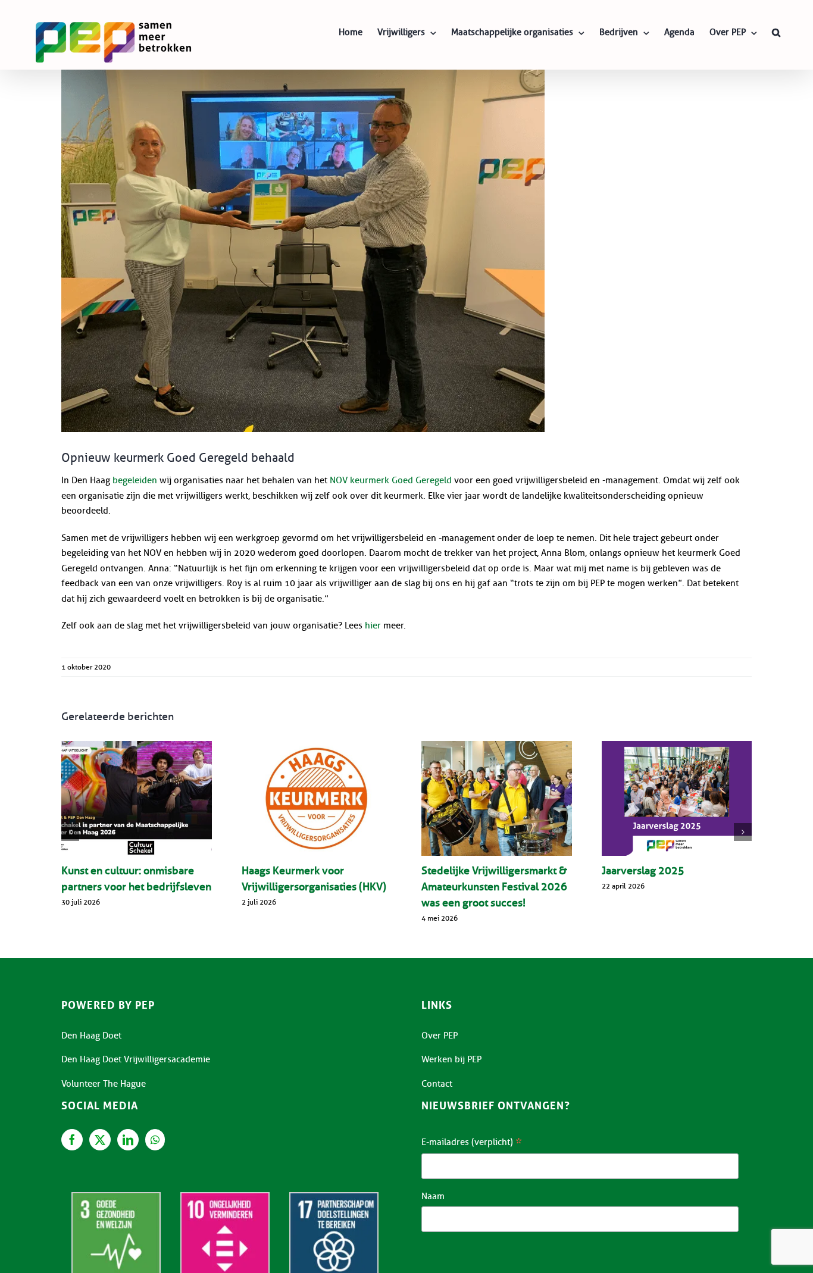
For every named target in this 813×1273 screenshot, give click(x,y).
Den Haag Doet (91, 1035)
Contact (436, 1083)
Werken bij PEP (451, 1059)
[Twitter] (100, 1139)
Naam (433, 1196)
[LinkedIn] (128, 1139)
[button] (776, 32)
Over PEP (439, 1035)
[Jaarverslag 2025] (677, 798)
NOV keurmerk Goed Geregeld (391, 480)
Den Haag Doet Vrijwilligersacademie (135, 1059)
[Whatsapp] (155, 1139)
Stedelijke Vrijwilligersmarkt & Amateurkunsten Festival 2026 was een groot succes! (494, 886)
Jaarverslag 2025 (643, 870)
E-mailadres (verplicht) (471, 1143)
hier (373, 625)
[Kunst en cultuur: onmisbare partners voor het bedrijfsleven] (136, 798)
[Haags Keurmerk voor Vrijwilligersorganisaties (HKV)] (317, 798)
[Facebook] (72, 1139)
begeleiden (134, 480)
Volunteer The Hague (103, 1083)
